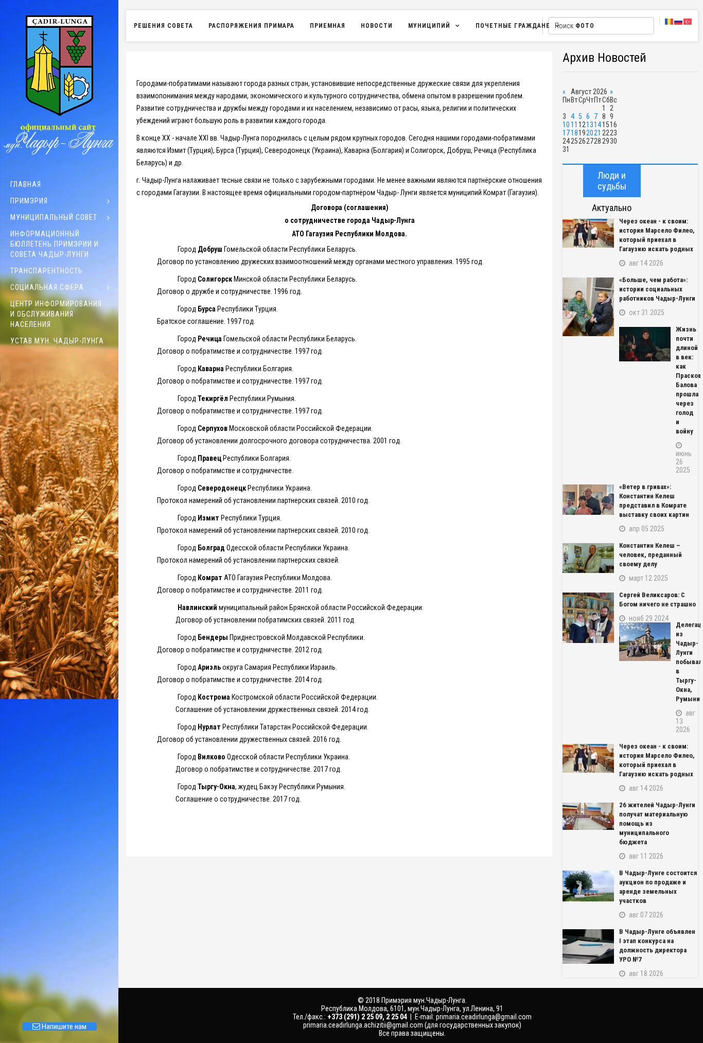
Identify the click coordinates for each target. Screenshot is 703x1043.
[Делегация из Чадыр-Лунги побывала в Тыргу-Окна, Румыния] (645, 641)
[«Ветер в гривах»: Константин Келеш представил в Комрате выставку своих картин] (588, 499)
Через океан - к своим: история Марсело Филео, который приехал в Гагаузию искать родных (657, 235)
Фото (584, 25)
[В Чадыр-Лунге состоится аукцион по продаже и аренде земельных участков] (588, 886)
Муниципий (429, 25)
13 (589, 124)
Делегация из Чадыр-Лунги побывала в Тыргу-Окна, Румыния (687, 662)
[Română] (669, 21)
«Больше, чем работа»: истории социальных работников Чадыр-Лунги (657, 289)
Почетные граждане (513, 25)
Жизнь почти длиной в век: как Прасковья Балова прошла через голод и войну (687, 380)
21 (597, 133)
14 (597, 124)
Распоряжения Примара (251, 25)
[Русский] (678, 21)
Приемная (327, 25)
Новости (377, 25)
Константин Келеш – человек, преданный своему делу (650, 555)
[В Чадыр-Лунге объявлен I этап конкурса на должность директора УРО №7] (588, 946)
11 (574, 124)
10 (566, 124)
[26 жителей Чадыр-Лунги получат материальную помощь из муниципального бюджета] (588, 816)
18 (574, 133)
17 (566, 133)
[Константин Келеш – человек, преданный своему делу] (588, 558)
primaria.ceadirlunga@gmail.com (484, 1017)
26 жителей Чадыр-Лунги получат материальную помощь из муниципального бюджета (657, 823)
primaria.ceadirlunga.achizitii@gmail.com (363, 1025)
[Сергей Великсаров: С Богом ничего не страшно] (588, 618)
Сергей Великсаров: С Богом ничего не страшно (657, 599)
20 (589, 133)
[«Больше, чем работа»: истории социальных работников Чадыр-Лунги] (588, 306)
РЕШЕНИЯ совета (163, 25)
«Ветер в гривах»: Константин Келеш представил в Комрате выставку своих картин (654, 500)
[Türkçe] (688, 21)
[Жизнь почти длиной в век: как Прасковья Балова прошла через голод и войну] (645, 344)
